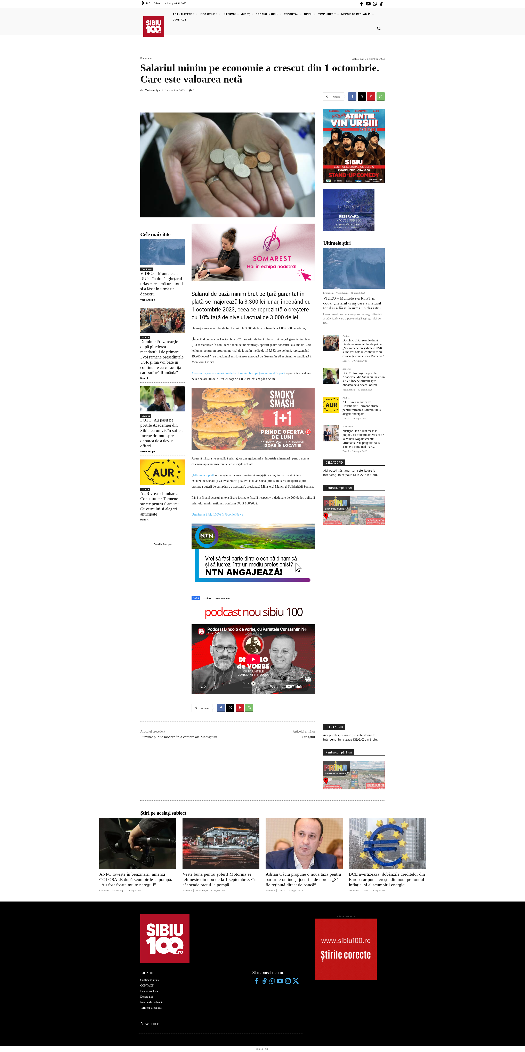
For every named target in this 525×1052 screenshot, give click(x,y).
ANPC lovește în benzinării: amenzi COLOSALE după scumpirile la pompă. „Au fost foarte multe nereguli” (135, 820)
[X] (362, 96)
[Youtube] (368, 4)
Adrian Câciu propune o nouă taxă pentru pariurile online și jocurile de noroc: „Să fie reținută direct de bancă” (303, 820)
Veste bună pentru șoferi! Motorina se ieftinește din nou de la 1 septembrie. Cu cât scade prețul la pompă (220, 820)
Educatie (146, 415)
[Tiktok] (381, 4)
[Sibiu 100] (153, 26)
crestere (207, 538)
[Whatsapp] (375, 4)
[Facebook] (361, 4)
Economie (146, 58)
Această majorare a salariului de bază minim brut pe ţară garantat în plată (238, 373)
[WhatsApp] (381, 96)
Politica (145, 337)
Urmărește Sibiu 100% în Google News (217, 454)
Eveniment (147, 269)
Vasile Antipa (152, 90)
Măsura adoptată (203, 415)
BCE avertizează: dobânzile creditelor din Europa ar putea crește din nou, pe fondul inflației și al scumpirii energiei (387, 820)
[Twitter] (295, 922)
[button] (379, 28)
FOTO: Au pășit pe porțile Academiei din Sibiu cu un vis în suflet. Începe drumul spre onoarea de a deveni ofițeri (161, 433)
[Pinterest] (371, 96)
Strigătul (308, 677)
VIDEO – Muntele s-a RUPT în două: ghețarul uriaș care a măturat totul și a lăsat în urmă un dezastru (161, 284)
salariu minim (223, 538)
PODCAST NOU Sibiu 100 (253, 552)
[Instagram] (288, 922)
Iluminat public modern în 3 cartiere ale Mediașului (178, 677)
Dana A (144, 378)
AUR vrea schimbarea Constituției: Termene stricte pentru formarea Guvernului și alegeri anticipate (159, 504)
